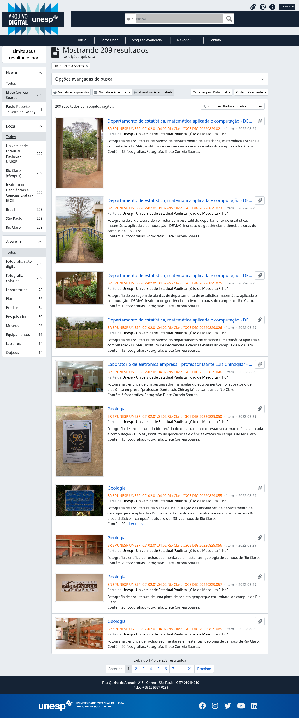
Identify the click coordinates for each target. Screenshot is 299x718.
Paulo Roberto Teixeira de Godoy (24, 109)
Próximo (204, 668)
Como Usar (109, 40)
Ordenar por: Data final (210, 92)
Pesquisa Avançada (146, 40)
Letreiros (24, 344)
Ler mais (136, 523)
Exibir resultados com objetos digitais (235, 106)
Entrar (286, 7)
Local (11, 126)
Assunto (14, 242)
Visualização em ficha (114, 92)
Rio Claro (24, 228)
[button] (253, 7)
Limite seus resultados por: (24, 54)
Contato (215, 40)
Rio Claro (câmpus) (24, 173)
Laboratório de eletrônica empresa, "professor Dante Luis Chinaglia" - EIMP (180, 364)
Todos (11, 83)
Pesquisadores (24, 317)
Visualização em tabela (155, 92)
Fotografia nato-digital (24, 264)
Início (82, 40)
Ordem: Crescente (250, 92)
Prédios (24, 308)
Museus (24, 326)
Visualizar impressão (73, 92)
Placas (24, 299)
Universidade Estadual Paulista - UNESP (24, 153)
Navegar (184, 40)
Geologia (116, 408)
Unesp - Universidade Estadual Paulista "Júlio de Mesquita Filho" (175, 134)
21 (190, 668)
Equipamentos (24, 335)
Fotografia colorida (24, 278)
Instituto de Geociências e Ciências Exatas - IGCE (24, 192)
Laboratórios (24, 290)
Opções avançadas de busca (84, 79)
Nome (12, 73)
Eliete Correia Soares (24, 95)
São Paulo (24, 219)
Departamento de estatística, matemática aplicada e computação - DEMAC (180, 121)
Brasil (24, 210)
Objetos (24, 353)
